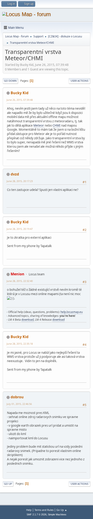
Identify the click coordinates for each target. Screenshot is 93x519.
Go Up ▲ (61, 510)
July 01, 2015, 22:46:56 (19, 404)
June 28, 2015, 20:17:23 (20, 181)
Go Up (8, 483)
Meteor (38, 125)
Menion (17, 274)
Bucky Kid (19, 92)
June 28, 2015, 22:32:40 (20, 281)
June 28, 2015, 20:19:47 (20, 229)
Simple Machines (57, 514)
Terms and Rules (44, 510)
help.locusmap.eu (71, 312)
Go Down (10, 80)
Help (29, 510)
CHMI (56, 125)
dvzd (15, 174)
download (27, 320)
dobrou (17, 396)
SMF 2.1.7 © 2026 (36, 514)
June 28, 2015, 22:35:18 (20, 343)
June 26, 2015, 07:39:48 (20, 99)
